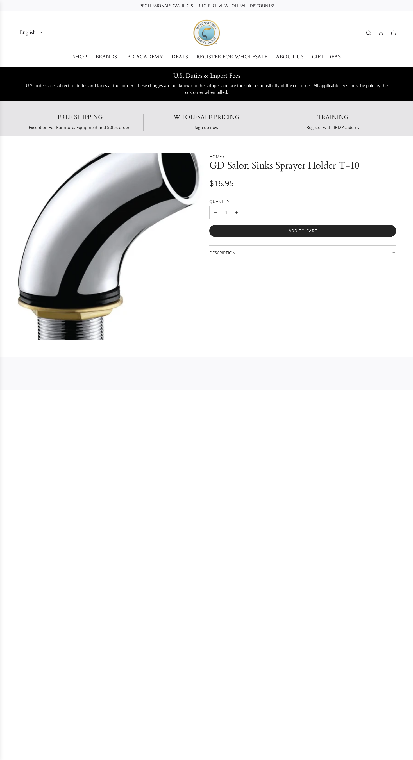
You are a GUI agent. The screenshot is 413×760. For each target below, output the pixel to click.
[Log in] (381, 33)
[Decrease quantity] (216, 212)
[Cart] (393, 33)
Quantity (219, 201)
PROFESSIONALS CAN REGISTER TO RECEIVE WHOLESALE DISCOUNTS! (206, 5)
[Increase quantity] (236, 212)
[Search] (368, 33)
